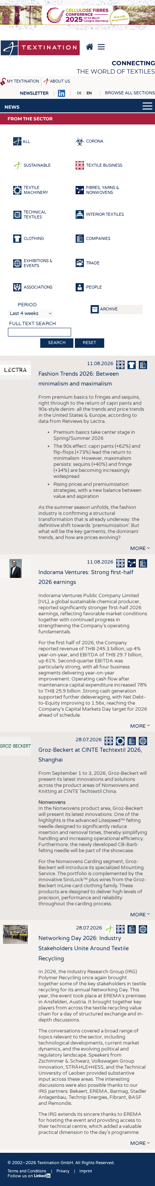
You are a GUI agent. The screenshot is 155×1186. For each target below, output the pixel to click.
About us (60, 81)
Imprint (85, 1171)
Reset (89, 342)
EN (89, 93)
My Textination (23, 81)
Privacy (62, 1171)
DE (79, 93)
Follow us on (21, 1176)
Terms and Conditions (27, 1171)
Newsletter (34, 93)
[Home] (40, 49)
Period (27, 305)
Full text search (32, 324)
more (138, 548)
